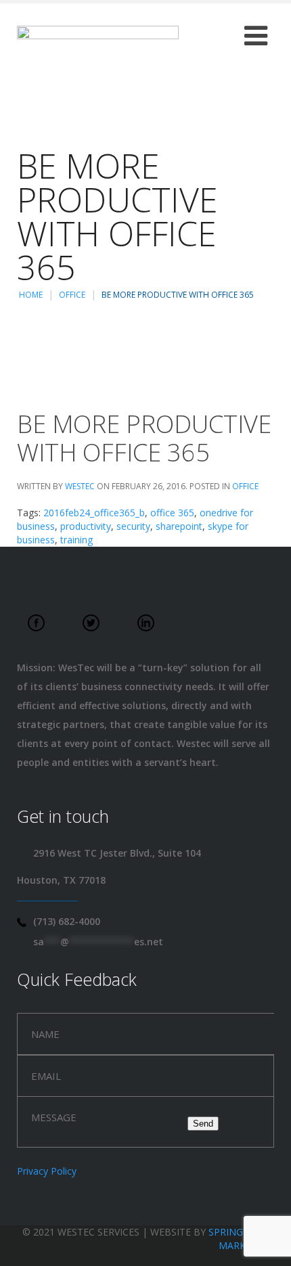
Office (72, 294)
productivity (85, 526)
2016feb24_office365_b (94, 512)
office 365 (172, 512)
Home (31, 294)
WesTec (80, 486)
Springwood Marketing (241, 1238)
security (133, 526)
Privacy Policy (46, 1171)
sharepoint (179, 526)
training (76, 539)
